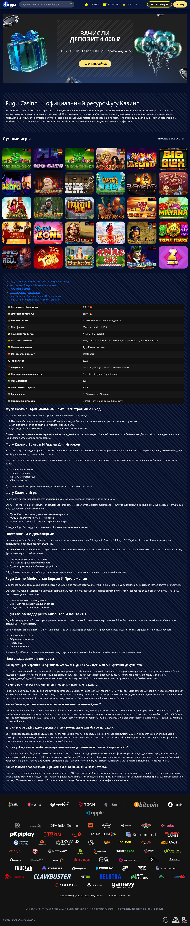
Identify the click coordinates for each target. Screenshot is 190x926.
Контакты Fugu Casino (119, 895)
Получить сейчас (95, 63)
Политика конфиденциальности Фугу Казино (81, 895)
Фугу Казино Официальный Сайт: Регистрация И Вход (39, 281)
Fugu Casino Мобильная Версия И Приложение (35, 296)
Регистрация (159, 4)
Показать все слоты (171, 138)
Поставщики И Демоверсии (25, 292)
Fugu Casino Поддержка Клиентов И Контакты (35, 299)
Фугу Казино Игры (20, 288)
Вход (180, 4)
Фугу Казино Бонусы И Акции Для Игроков (33, 285)
